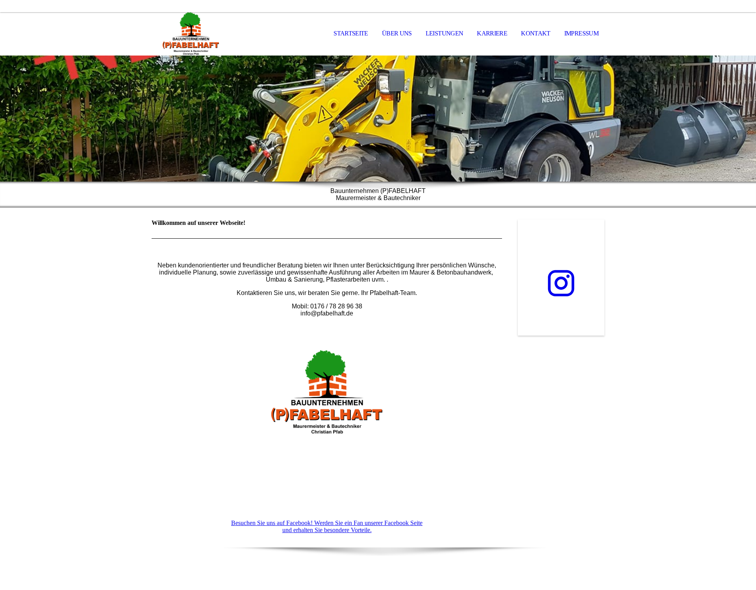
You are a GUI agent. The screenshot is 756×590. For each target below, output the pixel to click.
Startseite (351, 33)
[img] (191, 34)
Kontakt (535, 33)
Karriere (492, 33)
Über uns (397, 33)
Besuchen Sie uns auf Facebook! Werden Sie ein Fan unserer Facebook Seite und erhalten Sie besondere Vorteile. (326, 526)
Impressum (581, 33)
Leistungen (444, 33)
